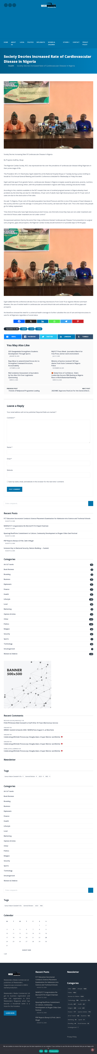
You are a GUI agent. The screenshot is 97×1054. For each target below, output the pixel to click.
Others (66, 42)
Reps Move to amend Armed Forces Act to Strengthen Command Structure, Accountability (23, 363)
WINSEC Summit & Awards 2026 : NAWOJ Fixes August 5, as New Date (29, 730)
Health (11, 65)
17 (7, 937)
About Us (13, 43)
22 (39, 937)
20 (26, 937)
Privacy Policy (85, 43)
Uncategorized (9, 649)
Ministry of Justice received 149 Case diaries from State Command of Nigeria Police (65, 363)
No (46, 1051)
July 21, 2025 (56, 356)
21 (33, 937)
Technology (8, 644)
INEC (48, 776)
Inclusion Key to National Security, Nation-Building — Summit (26, 548)
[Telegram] (66, 321)
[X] (31, 321)
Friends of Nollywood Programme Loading (24, 391)
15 (39, 933)
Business (7, 579)
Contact (76, 42)
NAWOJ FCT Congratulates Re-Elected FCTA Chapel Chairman (26, 526)
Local (22, 42)
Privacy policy (54, 1051)
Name (9, 447)
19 (20, 937)
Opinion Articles (10, 614)
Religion (7, 629)
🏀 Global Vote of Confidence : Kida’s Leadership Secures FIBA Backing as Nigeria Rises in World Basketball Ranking (67, 375)
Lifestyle (7, 599)
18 (13, 937)
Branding (7, 574)
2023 (41, 776)
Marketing (7, 609)
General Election (31, 776)
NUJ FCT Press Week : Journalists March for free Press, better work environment (67, 352)
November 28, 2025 (58, 368)
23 (46, 937)
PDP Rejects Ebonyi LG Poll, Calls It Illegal (18, 541)
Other (6, 619)
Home (6, 42)
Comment (11, 418)
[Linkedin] (42, 321)
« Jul (5, 954)
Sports (6, 639)
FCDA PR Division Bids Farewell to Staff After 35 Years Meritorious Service (31, 723)
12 (20, 933)
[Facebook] (19, 321)
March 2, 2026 (13, 380)
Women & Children (51, 43)
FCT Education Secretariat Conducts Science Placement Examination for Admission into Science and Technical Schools (47, 518)
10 (7, 933)
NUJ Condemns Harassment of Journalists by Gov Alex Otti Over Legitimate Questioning (23, 375)
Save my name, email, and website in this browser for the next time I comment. (36, 482)
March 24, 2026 (57, 380)
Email (9, 459)
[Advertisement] (48, 22)
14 (33, 933)
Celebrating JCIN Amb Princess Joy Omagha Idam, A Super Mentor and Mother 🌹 (33, 737)
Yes (41, 1051)
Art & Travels (9, 564)
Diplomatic (41, 42)
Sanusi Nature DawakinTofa (14, 776)
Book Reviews (9, 569)
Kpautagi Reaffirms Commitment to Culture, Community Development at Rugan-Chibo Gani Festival (40, 533)
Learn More (10, 1013)
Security (7, 634)
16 (46, 933)
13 (26, 933)
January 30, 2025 (14, 356)
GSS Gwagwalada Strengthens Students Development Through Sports (23, 352)
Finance (6, 589)
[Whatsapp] (54, 321)
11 (13, 933)
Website (10, 470)
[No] (95, 1049)
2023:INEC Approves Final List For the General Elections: (72, 391)
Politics (30, 42)
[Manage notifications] (92, 1049)
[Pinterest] (78, 321)
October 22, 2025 (14, 368)
